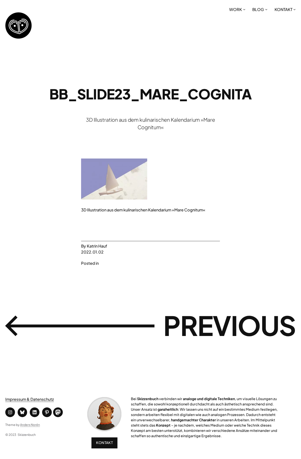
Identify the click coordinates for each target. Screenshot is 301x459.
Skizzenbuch (27, 435)
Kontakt (104, 442)
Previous (229, 325)
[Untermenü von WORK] (244, 9)
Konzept (163, 425)
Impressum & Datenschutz (29, 399)
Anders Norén (30, 425)
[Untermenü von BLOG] (266, 9)
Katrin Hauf (97, 245)
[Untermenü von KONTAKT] (294, 9)
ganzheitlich (168, 409)
